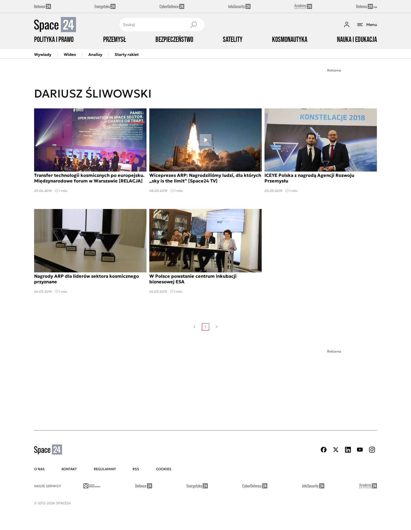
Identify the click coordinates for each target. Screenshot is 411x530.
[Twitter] (336, 450)
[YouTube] (360, 450)
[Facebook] (324, 450)
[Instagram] (372, 450)
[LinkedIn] (348, 450)
